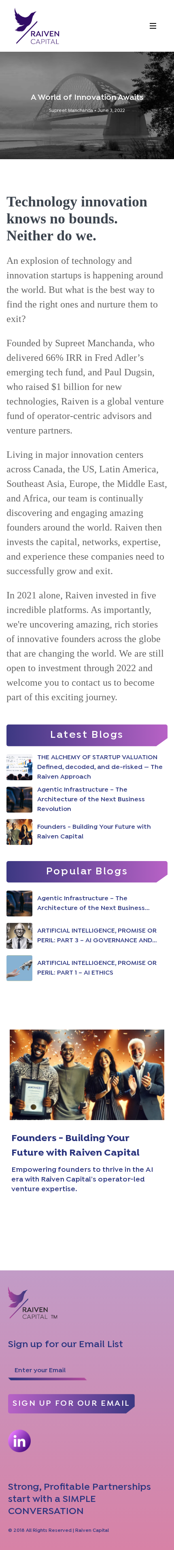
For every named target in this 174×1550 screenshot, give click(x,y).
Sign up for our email (71, 1404)
